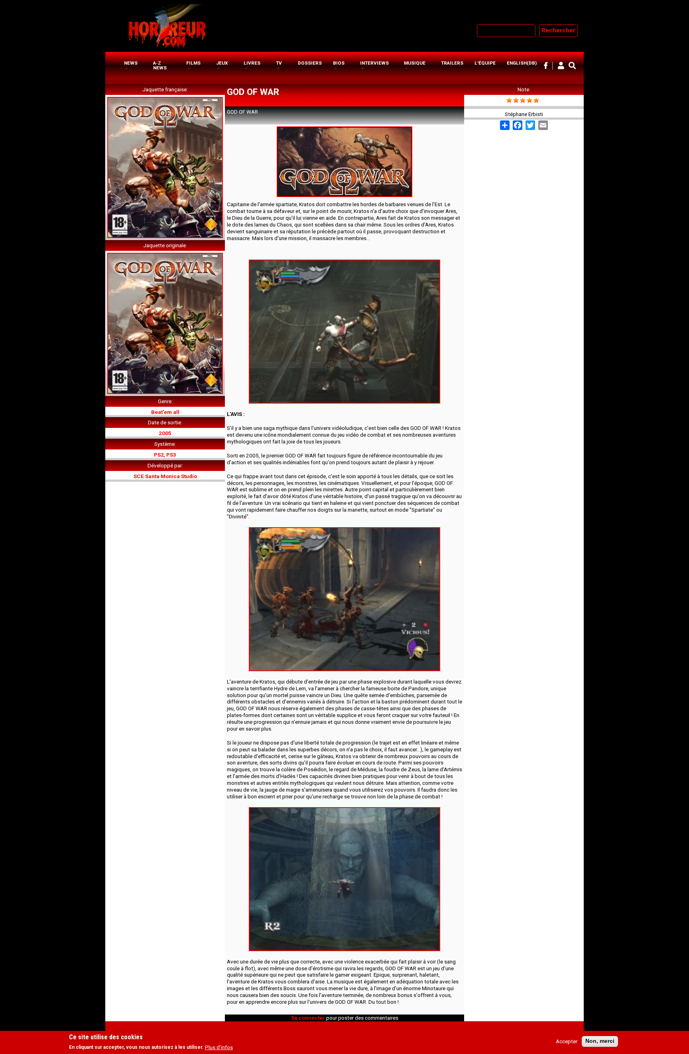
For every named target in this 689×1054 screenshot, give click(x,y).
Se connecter (308, 1018)
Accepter (566, 1041)
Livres (252, 63)
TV (279, 63)
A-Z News (160, 65)
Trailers (452, 63)
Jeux (222, 63)
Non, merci (599, 1041)
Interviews (374, 63)
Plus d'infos (219, 1047)
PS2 (159, 454)
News (131, 63)
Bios (338, 63)
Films (193, 63)
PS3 (171, 454)
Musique (414, 63)
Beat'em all (165, 412)
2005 (165, 433)
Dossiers (310, 63)
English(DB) (522, 63)
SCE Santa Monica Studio (165, 476)
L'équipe (485, 63)
